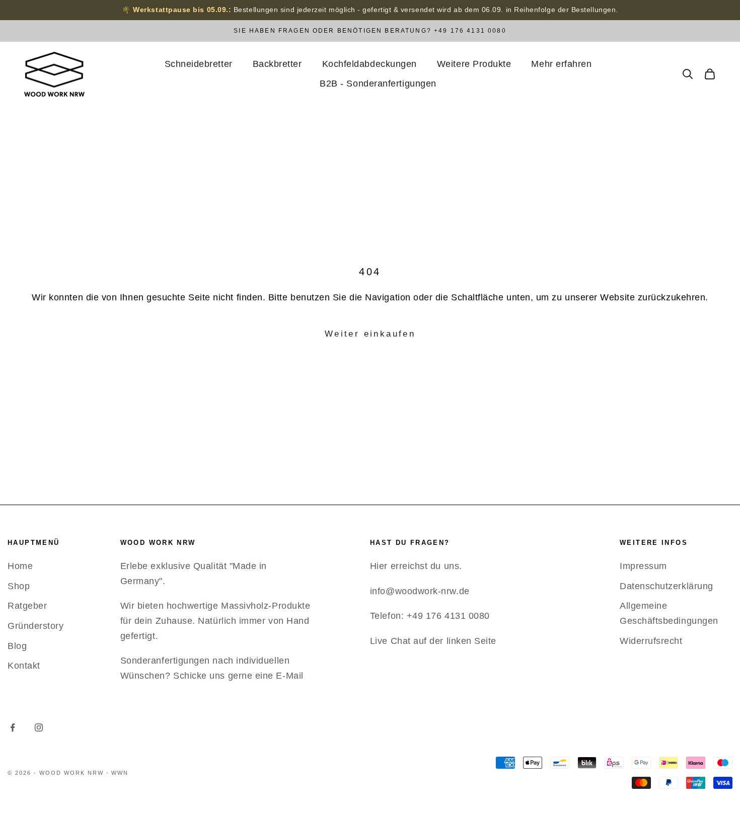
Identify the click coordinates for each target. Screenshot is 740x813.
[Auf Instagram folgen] (39, 727)
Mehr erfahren (561, 64)
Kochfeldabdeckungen (369, 64)
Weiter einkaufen (370, 334)
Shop (19, 586)
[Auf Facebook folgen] (13, 727)
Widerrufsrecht (651, 641)
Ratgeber (27, 606)
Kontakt (24, 666)
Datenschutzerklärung (666, 586)
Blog (17, 646)
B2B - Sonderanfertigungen (378, 83)
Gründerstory (35, 626)
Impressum (643, 566)
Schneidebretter (199, 64)
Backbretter (277, 64)
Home (20, 566)
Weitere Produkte (474, 64)
